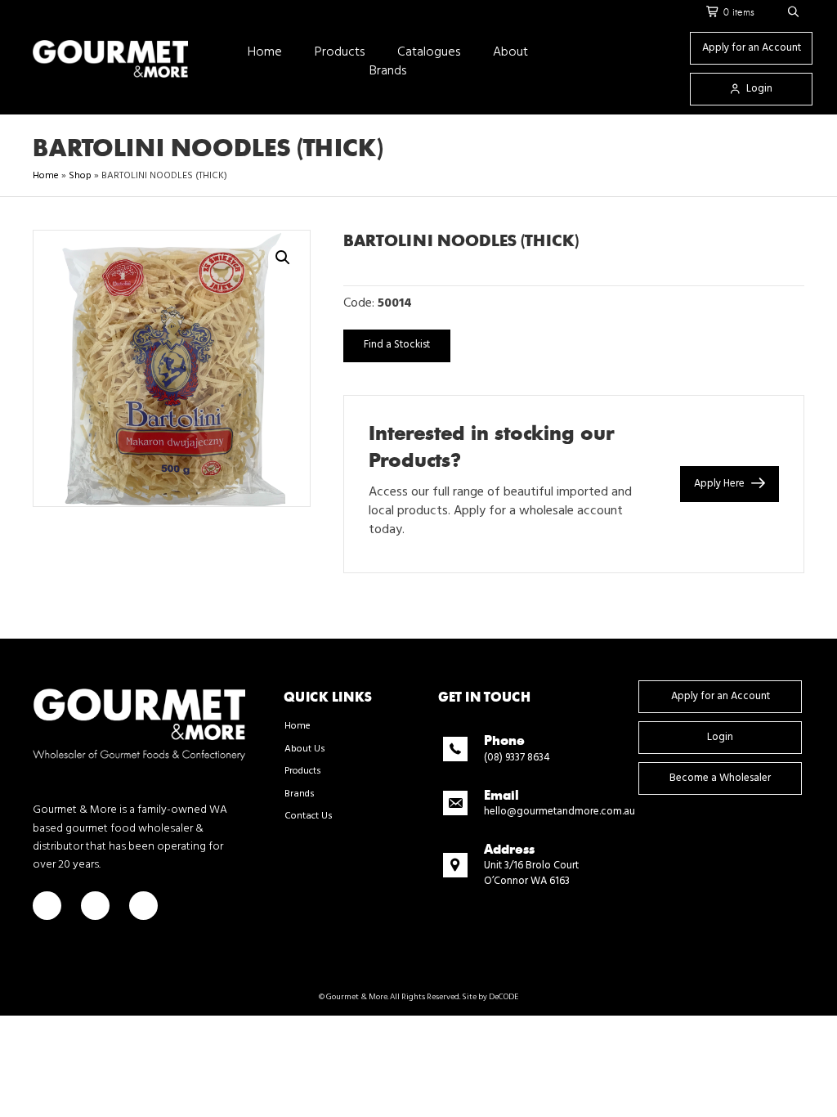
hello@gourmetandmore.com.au (559, 811)
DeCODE (502, 996)
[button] (794, 12)
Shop (80, 176)
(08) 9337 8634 (517, 757)
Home (46, 176)
